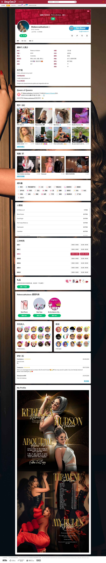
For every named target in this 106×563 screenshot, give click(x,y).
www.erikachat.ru (14, 557)
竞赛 (24, 5)
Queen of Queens (50, 93)
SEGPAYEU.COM (37, 557)
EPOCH (31, 557)
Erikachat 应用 (32, 5)
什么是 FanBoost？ (84, 31)
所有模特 (3, 5)
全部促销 (20, 5)
